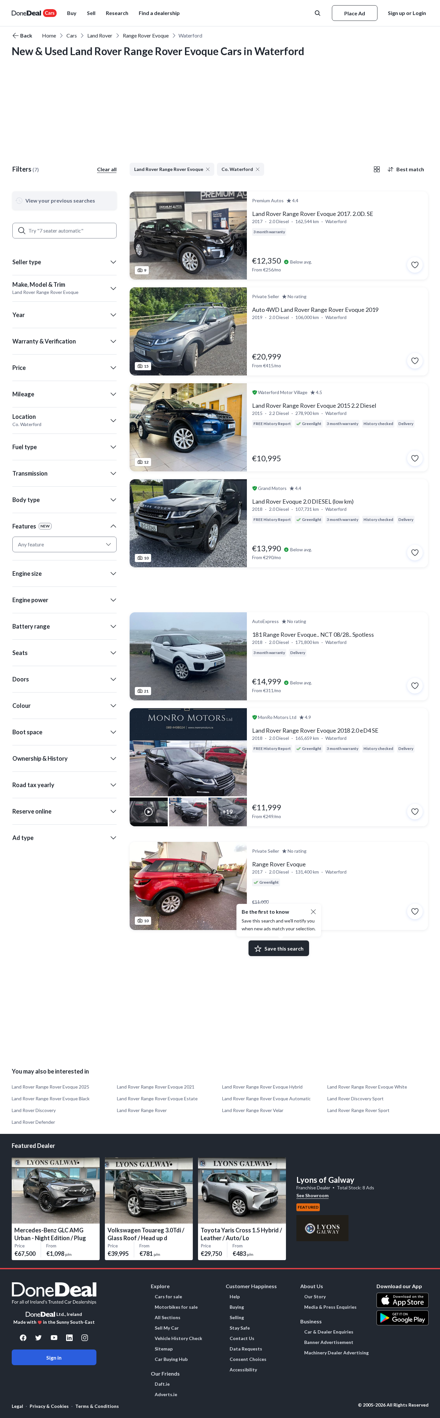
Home (49, 35)
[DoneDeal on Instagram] (85, 1338)
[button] (159, 13)
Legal (17, 1406)
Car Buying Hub (171, 1359)
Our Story (315, 1296)
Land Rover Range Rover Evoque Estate (157, 1098)
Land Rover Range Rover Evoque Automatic (266, 1098)
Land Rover (99, 35)
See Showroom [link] (312, 1195)
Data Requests (246, 1348)
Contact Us (242, 1338)
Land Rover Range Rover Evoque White (367, 1087)
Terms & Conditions (97, 1406)
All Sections (167, 1317)
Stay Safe (240, 1328)
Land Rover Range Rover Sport (358, 1110)
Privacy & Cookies (49, 1406)
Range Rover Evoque (146, 35)
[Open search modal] (318, 13)
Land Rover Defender (33, 1122)
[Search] (22, 231)
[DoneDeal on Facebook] (23, 1338)
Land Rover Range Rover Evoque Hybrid (262, 1087)
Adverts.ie (166, 1394)
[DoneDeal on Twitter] (38, 1338)
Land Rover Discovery (34, 1110)
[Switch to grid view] (376, 169)
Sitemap (164, 1348)
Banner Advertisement (328, 1342)
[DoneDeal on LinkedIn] (69, 1338)
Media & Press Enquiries (330, 1307)
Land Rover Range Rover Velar (252, 1110)
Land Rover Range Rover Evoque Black (51, 1098)
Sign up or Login (407, 13)
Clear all (107, 169)
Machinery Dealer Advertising (336, 1352)
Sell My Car (167, 1328)
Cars (71, 35)
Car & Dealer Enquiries (328, 1331)
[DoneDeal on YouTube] (54, 1338)
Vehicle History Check (178, 1338)
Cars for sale (168, 1296)
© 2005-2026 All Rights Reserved (393, 1405)
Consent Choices (248, 1359)
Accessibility (243, 1369)
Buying (237, 1307)
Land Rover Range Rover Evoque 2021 (155, 1087)
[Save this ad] (415, 265)
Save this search (284, 948)
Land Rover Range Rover (142, 1110)
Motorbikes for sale (176, 1307)
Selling (237, 1317)
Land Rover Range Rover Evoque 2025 (50, 1087)
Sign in (54, 1357)
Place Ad (354, 13)
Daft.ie (162, 1384)
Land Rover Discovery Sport (355, 1098)
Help (235, 1296)
